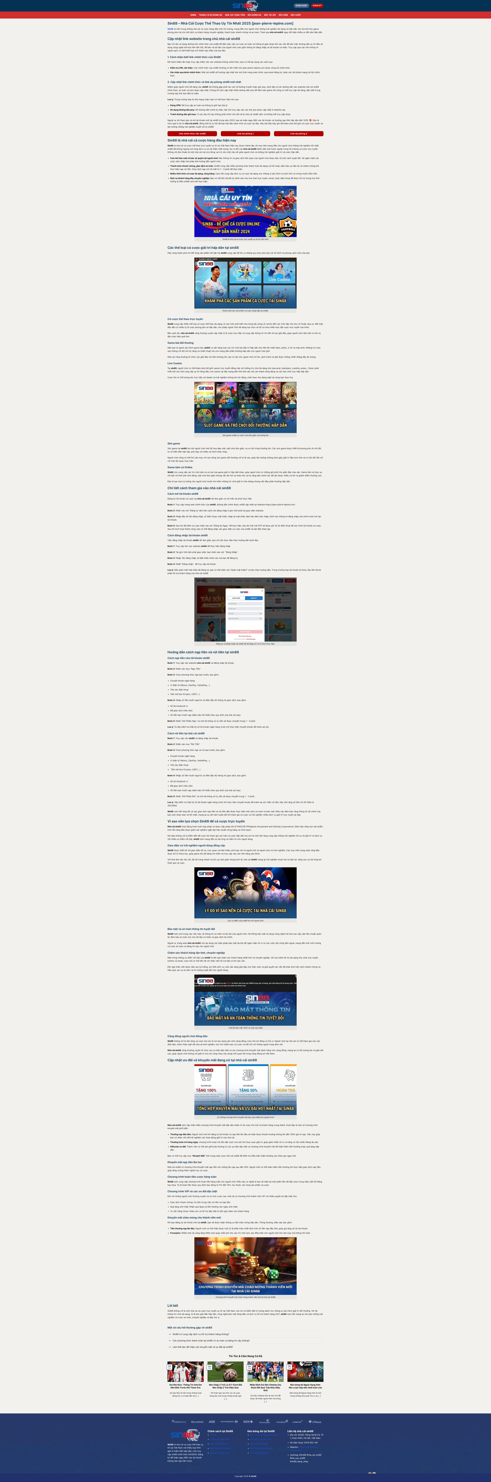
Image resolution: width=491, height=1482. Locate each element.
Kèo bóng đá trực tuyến (261, 1448)
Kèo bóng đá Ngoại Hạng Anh (264, 1435)
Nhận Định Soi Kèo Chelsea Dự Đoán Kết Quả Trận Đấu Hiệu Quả (265, 1387)
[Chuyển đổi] (170, 1334)
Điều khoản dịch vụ (219, 1443)
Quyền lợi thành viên (220, 1453)
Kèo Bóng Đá (254, 15)
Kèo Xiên (283, 15)
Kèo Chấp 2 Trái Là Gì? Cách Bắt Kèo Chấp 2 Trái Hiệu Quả (225, 1386)
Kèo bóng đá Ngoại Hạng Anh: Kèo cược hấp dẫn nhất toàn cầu (305, 1386)
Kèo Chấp (296, 15)
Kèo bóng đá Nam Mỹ (260, 1439)
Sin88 (193, 15)
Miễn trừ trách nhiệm (220, 1448)
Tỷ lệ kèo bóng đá (259, 1453)
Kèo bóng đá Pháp (259, 1443)
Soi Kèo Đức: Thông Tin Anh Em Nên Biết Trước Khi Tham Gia (185, 1386)
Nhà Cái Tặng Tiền (235, 15)
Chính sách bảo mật (219, 1439)
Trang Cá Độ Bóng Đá (210, 15)
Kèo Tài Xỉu (270, 15)
